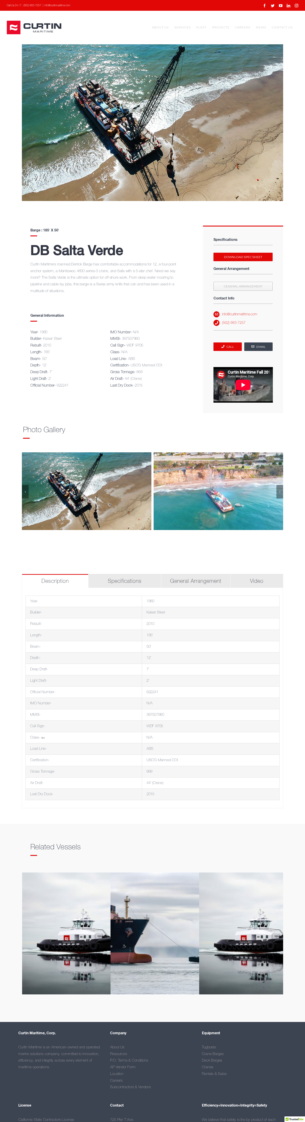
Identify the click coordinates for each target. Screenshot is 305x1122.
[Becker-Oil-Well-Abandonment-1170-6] (218, 491)
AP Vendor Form (122, 1067)
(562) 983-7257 (233, 323)
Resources (118, 1054)
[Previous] (25, 491)
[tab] (55, 581)
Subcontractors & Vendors (130, 1087)
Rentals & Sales (214, 1074)
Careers (116, 1081)
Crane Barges (213, 1054)
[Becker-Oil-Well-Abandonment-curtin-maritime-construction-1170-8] (86, 491)
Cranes (207, 1067)
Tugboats (209, 1047)
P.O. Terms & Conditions (129, 1060)
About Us (117, 1047)
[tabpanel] (152, 698)
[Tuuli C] (174, 936)
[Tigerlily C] (86, 936)
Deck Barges (212, 1060)
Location (116, 1074)
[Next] (279, 491)
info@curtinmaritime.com (57, 5)
